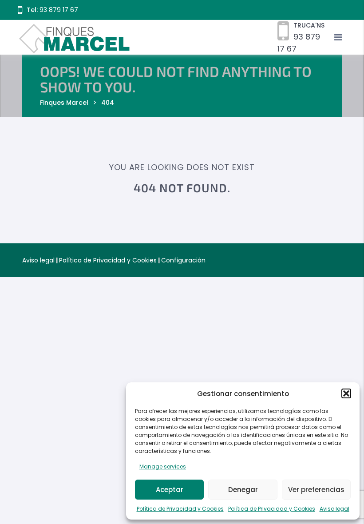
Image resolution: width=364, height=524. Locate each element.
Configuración (183, 260)
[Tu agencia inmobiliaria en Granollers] (182, 37)
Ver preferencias (316, 489)
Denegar (243, 489)
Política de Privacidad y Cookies (180, 508)
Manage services (162, 466)
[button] (346, 393)
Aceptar (169, 489)
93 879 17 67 (59, 9)
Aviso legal (334, 508)
